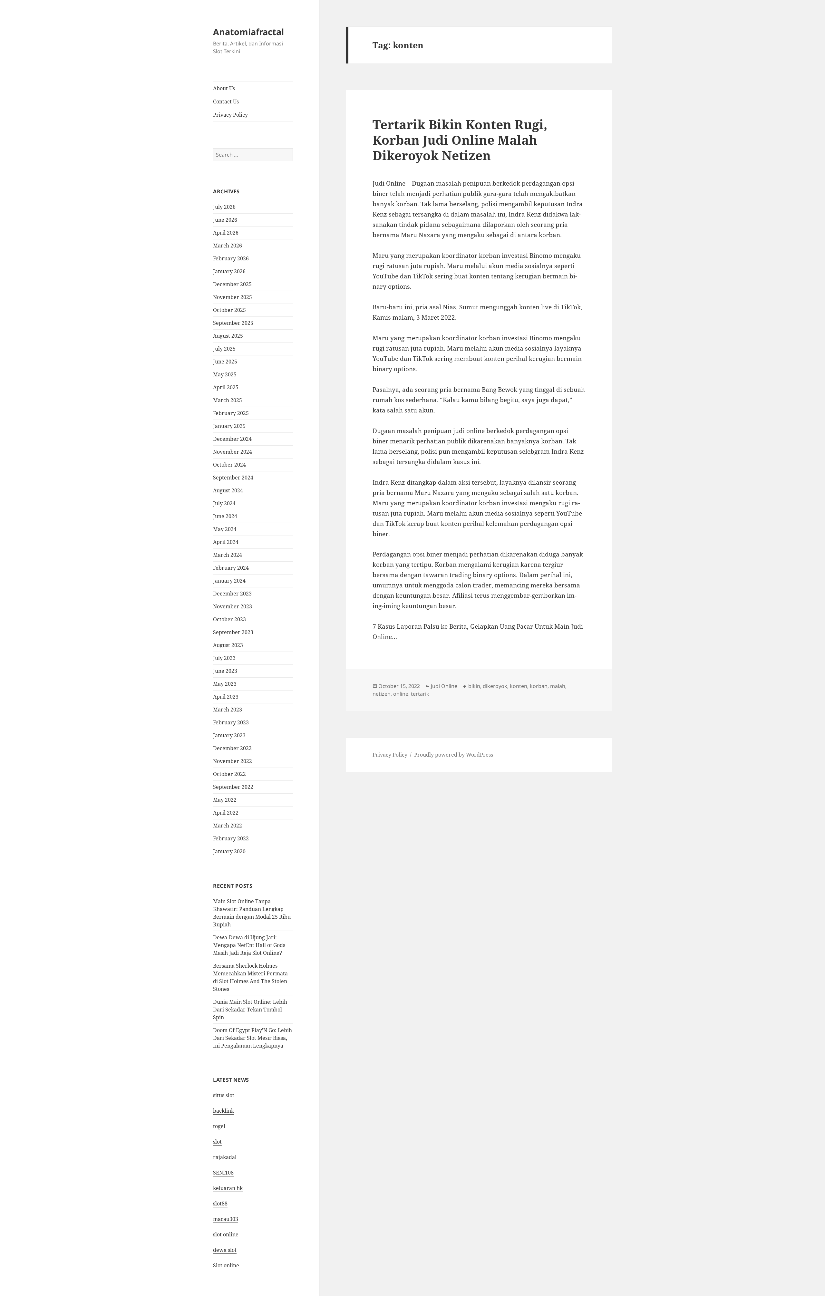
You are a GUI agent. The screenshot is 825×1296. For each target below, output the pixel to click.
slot (217, 1141)
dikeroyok (495, 686)
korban (539, 686)
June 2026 (225, 219)
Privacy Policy (230, 114)
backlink (223, 1110)
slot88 (220, 1203)
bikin (474, 686)
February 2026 (231, 258)
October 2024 (229, 464)
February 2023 (231, 722)
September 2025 (233, 322)
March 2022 (227, 825)
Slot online (226, 1265)
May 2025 (225, 374)
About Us (224, 88)
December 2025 (232, 284)
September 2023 (233, 632)
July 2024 (224, 503)
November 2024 (232, 451)
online (400, 693)
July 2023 (224, 658)
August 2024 (228, 490)
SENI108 (223, 1172)
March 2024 (227, 554)
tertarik (420, 693)
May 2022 (225, 799)
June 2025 (225, 361)
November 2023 (232, 606)
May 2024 (225, 529)
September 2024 (233, 477)
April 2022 (225, 812)
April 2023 (225, 696)
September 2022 (233, 786)
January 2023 (229, 735)
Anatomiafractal (248, 32)
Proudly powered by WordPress (453, 754)
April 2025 (225, 387)
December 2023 (232, 593)
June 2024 (225, 516)
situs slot (223, 1095)
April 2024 (225, 542)
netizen (382, 693)
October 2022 (229, 774)
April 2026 (225, 232)
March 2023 (227, 709)
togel (219, 1126)
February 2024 (231, 567)
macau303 (225, 1219)
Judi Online (444, 686)
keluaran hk (228, 1188)
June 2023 (225, 670)
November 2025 (232, 297)
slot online (225, 1234)
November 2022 (232, 761)
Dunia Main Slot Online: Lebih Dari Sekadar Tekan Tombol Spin (250, 1009)
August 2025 (228, 335)
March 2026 (227, 245)
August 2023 (228, 645)
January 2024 (229, 580)
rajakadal (225, 1157)
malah (557, 686)
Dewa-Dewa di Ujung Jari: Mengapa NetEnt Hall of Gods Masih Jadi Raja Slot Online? (249, 945)
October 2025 (229, 310)
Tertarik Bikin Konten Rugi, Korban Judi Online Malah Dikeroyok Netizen (460, 140)
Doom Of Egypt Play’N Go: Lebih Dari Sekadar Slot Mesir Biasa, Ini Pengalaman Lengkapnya (252, 1038)
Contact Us (226, 101)
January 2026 (229, 271)
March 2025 (227, 400)
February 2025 (231, 413)
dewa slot (225, 1249)
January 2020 (229, 851)
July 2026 (224, 206)
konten (518, 686)
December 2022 (232, 748)
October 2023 (229, 619)
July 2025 (224, 348)
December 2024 (232, 438)
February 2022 (231, 838)
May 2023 (225, 683)
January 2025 (229, 426)
